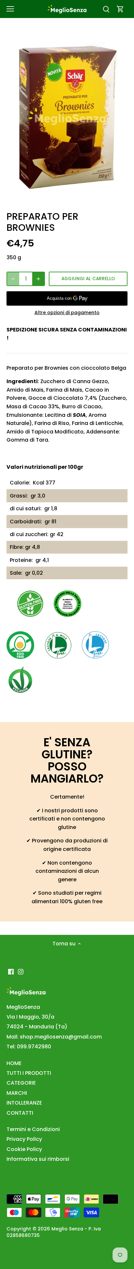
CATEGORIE (21, 1083)
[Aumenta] (38, 279)
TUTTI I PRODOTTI (29, 1073)
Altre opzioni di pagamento (67, 312)
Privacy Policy (24, 1139)
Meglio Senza (67, 1229)
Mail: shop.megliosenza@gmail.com (54, 1037)
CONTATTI (20, 1113)
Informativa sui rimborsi (38, 1159)
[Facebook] (11, 971)
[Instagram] (20, 971)
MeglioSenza (23, 1007)
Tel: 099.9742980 (29, 1046)
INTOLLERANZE (24, 1103)
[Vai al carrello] (120, 9)
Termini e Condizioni (33, 1129)
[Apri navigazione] (10, 8)
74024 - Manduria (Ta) (37, 1026)
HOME (14, 1063)
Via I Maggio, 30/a (30, 1017)
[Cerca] (106, 9)
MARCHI (17, 1093)
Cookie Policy (24, 1149)
